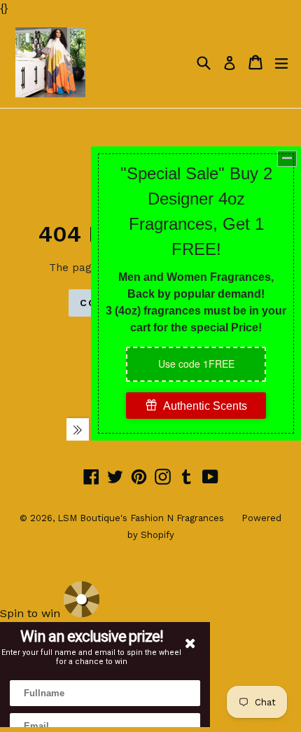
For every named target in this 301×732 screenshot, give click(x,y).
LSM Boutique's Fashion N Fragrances (140, 518)
